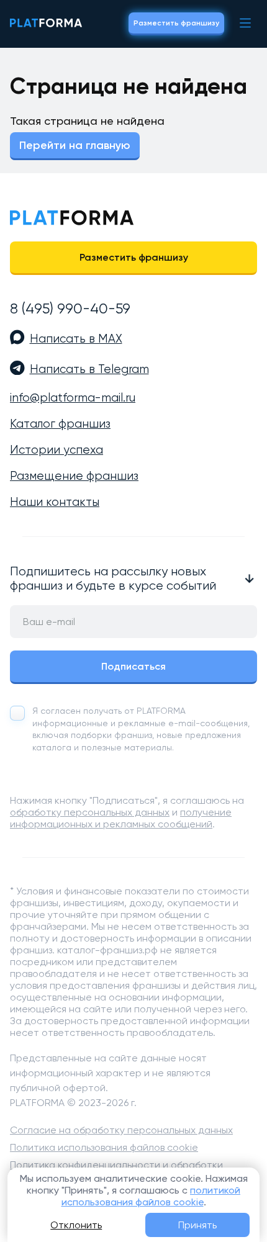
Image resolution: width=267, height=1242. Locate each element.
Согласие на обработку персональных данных (121, 1130)
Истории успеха (56, 450)
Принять (197, 1225)
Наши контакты (54, 502)
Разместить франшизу (176, 23)
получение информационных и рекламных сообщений (121, 818)
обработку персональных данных (90, 812)
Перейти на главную (74, 145)
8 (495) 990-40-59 (70, 308)
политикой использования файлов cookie (151, 1196)
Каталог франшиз (60, 424)
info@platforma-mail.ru (72, 398)
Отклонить (76, 1225)
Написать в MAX (76, 339)
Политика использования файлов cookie (104, 1147)
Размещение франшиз (74, 476)
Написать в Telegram (89, 369)
